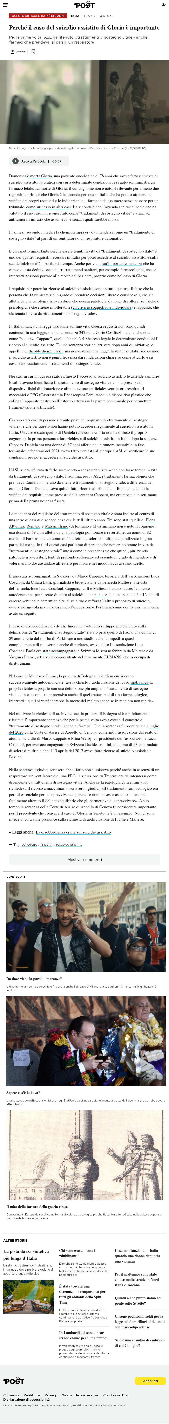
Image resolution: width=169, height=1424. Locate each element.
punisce (100, 594)
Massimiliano (56, 526)
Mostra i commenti (84, 859)
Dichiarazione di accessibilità (26, 1399)
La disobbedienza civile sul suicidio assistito (73, 832)
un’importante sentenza (122, 263)
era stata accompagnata (55, 650)
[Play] (15, 161)
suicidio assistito (69, 845)
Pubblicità (32, 1395)
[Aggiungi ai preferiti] (33, 51)
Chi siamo (11, 1395)
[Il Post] (84, 4)
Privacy (51, 1395)
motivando (140, 682)
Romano (33, 526)
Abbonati (150, 1381)
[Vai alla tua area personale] (163, 4)
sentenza (26, 769)
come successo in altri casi (48, 207)
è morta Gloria (39, 176)
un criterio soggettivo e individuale (102, 307)
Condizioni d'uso (116, 1395)
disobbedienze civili (46, 351)
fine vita (46, 845)
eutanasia (29, 845)
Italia (74, 16)
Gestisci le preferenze (80, 1395)
